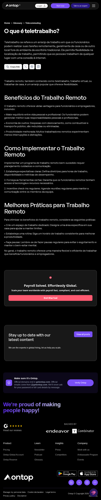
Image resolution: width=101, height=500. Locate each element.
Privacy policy (9, 496)
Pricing (6, 450)
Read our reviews (12, 430)
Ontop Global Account (13, 455)
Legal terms (51, 492)
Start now (60, 6)
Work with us (83, 450)
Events (80, 460)
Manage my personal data (14, 492)
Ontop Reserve (10, 460)
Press (58, 450)
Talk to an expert (80, 6)
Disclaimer (22, 496)
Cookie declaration (36, 492)
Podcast (38, 455)
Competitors (61, 455)
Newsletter (39, 450)
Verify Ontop (80, 383)
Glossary (38, 460)
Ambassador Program (87, 455)
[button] (93, 6)
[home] (12, 6)
